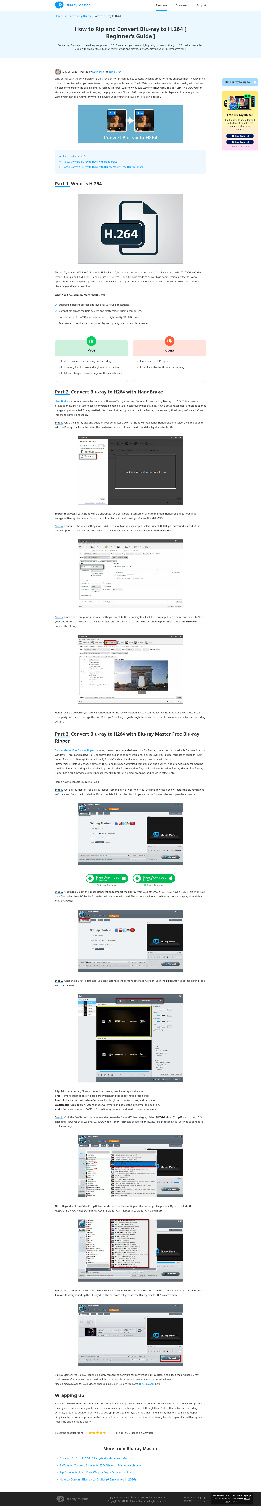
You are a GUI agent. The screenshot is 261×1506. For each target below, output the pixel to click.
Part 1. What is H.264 (74, 156)
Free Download (242, 136)
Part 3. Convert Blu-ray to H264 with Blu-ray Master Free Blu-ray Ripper (103, 167)
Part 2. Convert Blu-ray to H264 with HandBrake (90, 161)
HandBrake (61, 401)
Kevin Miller (99, 71)
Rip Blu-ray (85, 16)
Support (201, 5)
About (133, 1497)
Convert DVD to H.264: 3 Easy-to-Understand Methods (97, 1458)
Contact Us (159, 1497)
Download (182, 5)
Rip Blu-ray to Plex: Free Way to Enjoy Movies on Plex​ (96, 1472)
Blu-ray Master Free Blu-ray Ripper (74, 750)
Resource (161, 5)
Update (123, 1497)
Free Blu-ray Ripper (240, 115)
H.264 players (147, 1384)
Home (58, 16)
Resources (70, 16)
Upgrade (113, 1497)
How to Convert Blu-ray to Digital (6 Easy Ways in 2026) (98, 1479)
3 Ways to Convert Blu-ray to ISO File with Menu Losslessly (100, 1465)
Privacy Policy (145, 1497)
